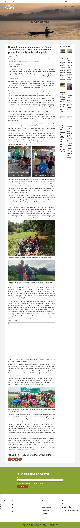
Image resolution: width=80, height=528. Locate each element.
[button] (65, 6)
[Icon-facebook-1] (5, 1)
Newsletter (45, 504)
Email (18, 477)
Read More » (62, 79)
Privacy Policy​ (66, 507)
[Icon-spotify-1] (15, 1)
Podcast (44, 513)
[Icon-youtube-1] (10, 1)
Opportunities (46, 507)
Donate (64, 504)
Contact (64, 501)
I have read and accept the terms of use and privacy (33, 483)
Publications (46, 510)
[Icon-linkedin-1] (13, 1)
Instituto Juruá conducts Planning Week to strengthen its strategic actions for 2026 (63, 101)
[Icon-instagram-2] (7, 1)
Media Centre (46, 501)
